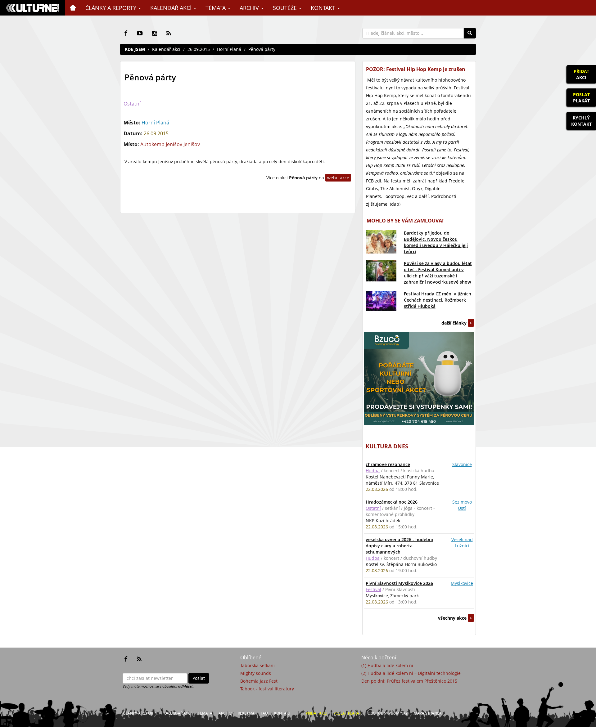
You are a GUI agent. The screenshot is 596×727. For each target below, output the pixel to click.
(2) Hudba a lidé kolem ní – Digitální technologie (411, 673)
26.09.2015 (198, 49)
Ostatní (132, 103)
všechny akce (452, 618)
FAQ (264, 713)
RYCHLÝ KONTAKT (581, 121)
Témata (216, 7)
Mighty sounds (255, 673)
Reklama (246, 713)
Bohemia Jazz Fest (259, 681)
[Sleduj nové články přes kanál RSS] (168, 33)
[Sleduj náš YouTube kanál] (140, 33)
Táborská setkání (257, 665)
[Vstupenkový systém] (419, 378)
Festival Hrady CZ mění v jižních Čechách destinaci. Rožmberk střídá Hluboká (437, 300)
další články (454, 323)
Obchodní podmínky (388, 713)
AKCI (581, 74)
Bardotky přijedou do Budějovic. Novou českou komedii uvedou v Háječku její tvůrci (436, 242)
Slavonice (462, 464)
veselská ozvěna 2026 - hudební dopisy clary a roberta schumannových (399, 545)
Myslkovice (462, 583)
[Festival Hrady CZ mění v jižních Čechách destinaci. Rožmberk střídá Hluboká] (381, 301)
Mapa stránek (427, 713)
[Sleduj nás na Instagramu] (154, 33)
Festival (373, 589)
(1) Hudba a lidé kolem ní (387, 665)
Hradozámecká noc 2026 (392, 502)
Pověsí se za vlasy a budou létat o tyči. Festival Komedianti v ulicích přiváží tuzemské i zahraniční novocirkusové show (438, 272)
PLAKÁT (581, 98)
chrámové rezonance (388, 464)
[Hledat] (469, 33)
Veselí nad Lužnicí (462, 542)
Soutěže (285, 7)
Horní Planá (229, 49)
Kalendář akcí (171, 7)
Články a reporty (111, 7)
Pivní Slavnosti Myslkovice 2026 (399, 583)
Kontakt (324, 7)
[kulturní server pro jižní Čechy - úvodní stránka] (32, 8)
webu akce (338, 178)
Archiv (250, 7)
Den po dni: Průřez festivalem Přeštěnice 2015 (409, 681)
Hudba (373, 470)
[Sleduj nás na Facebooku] (126, 33)
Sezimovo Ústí (462, 505)
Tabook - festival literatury (267, 689)
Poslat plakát (347, 713)
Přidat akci (316, 713)
